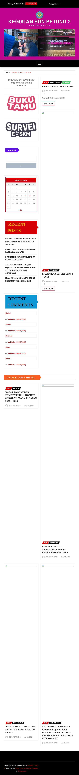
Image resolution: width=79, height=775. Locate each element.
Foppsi (28, 768)
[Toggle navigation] (39, 64)
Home (8, 72)
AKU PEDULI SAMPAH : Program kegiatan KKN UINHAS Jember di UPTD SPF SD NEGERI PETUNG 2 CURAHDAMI (57, 732)
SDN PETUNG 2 (51, 91)
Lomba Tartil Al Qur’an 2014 (21, 72)
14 (25, 195)
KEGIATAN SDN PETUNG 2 (39, 21)
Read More (48, 103)
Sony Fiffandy (20, 768)
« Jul (20, 210)
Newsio (35, 768)
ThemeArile (22, 771)
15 (30, 195)
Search (11, 150)
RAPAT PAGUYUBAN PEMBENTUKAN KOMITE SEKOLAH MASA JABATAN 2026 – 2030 (20, 241)
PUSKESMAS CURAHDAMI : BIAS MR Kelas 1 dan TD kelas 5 (20, 729)
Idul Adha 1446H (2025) (17, 319)
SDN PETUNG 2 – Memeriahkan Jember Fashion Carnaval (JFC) (55, 549)
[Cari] (21, 165)
